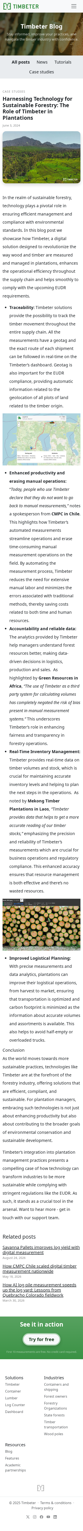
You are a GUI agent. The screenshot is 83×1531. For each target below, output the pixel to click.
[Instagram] (34, 1516)
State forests (54, 1415)
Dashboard (14, 1411)
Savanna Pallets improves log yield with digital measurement (41, 1249)
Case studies (41, 72)
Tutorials (63, 62)
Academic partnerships (15, 1468)
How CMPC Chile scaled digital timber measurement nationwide (40, 1268)
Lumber (11, 1398)
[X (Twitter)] (28, 1516)
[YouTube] (48, 1516)
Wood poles (53, 1434)
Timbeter (12, 1384)
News (42, 62)
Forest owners (55, 1396)
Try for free (41, 1339)
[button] (74, 6)
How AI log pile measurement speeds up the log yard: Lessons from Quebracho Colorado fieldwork (39, 1290)
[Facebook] (41, 1516)
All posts (21, 62)
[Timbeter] (21, 6)
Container (13, 1391)
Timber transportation (56, 1424)
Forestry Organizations (55, 1406)
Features (12, 1458)
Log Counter (15, 1405)
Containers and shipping (56, 1387)
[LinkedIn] (55, 1516)
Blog (8, 1451)
